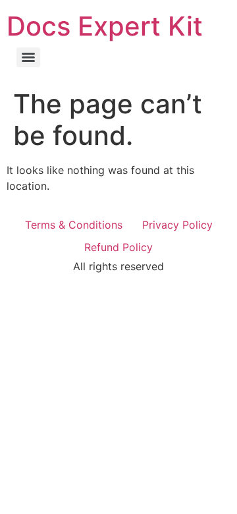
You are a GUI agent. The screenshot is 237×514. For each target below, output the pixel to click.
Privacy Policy (177, 224)
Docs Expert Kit (105, 26)
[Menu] (28, 57)
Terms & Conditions (73, 224)
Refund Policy (118, 247)
